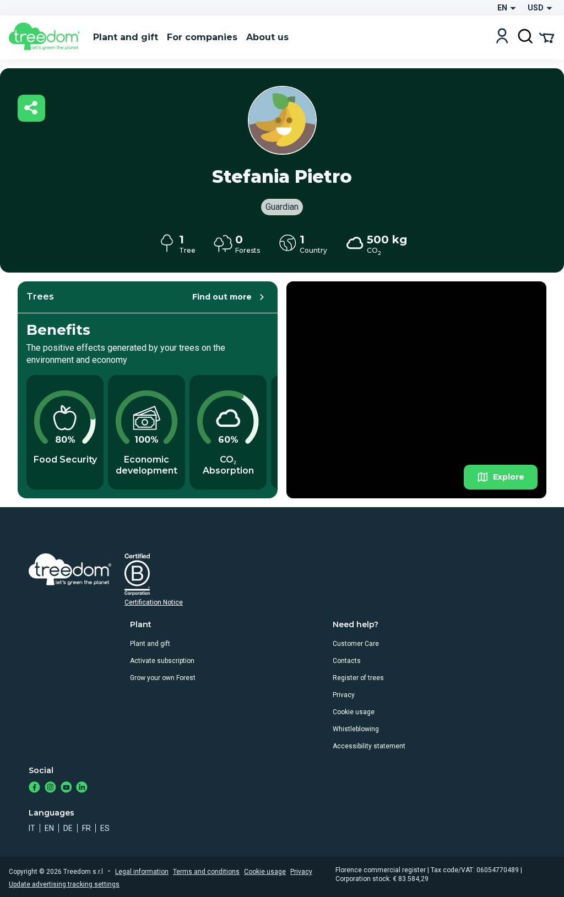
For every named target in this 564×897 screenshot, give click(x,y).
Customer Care (356, 644)
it (32, 828)
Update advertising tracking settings (64, 884)
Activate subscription (162, 661)
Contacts (347, 661)
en (49, 828)
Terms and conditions (206, 872)
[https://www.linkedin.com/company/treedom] (82, 788)
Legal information (142, 872)
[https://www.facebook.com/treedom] (34, 788)
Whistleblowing (356, 729)
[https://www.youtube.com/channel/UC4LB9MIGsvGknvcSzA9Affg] (66, 788)
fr (86, 828)
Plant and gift (150, 644)
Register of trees (358, 678)
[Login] (502, 37)
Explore (508, 477)
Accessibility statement (369, 746)
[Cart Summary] (546, 36)
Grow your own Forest (163, 678)
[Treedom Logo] (46, 37)
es (105, 828)
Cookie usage (354, 712)
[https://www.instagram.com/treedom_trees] (50, 788)
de (68, 828)
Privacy (344, 695)
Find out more (222, 297)
